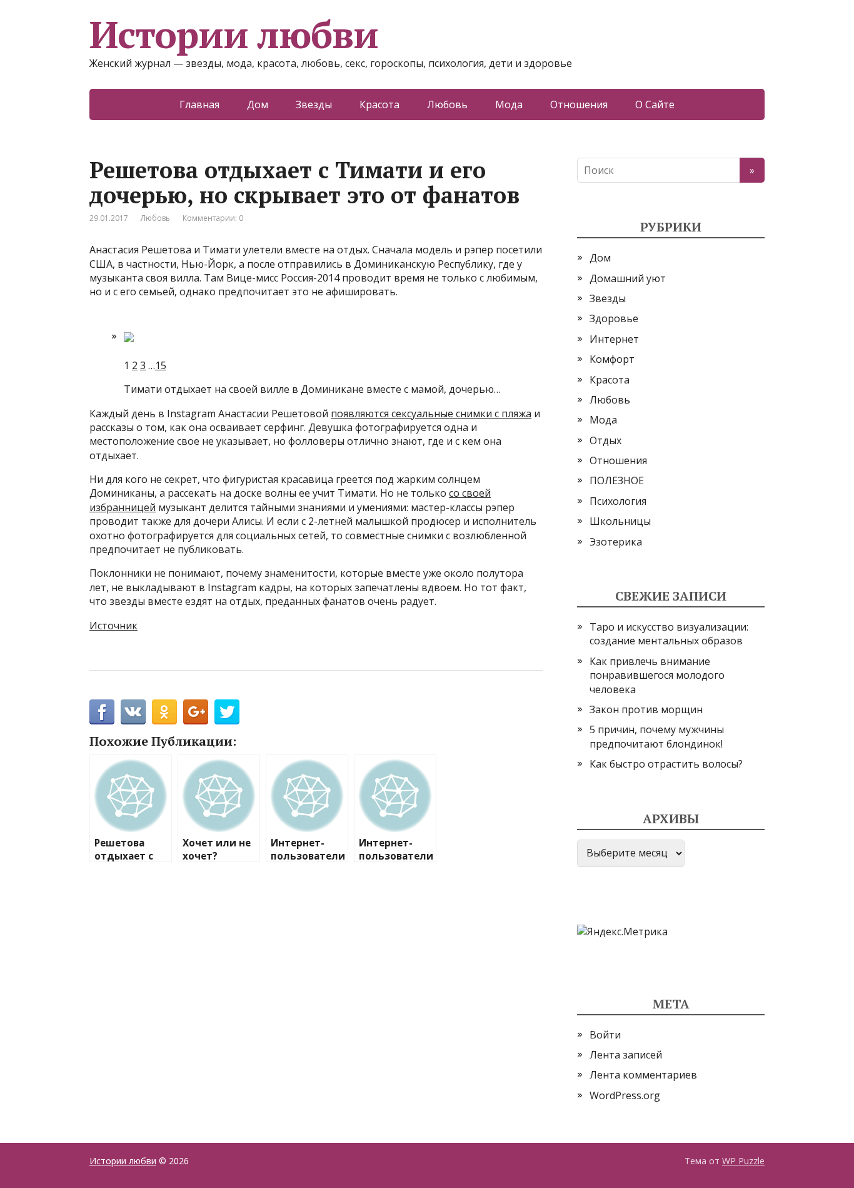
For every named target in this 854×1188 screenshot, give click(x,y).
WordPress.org (625, 1095)
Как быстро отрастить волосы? (666, 764)
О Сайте (655, 104)
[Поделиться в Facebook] (101, 711)
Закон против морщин (646, 709)
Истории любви (233, 34)
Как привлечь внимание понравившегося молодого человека (657, 675)
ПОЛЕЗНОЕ (617, 480)
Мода (509, 104)
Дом (257, 104)
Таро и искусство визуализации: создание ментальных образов (669, 633)
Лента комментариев (643, 1075)
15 (160, 365)
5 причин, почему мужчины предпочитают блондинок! (657, 736)
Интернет (614, 339)
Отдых (605, 440)
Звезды (314, 104)
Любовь (447, 104)
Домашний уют (628, 278)
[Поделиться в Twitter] (226, 711)
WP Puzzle (743, 1161)
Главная (199, 104)
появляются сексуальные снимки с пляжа (431, 413)
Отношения (579, 104)
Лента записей (626, 1055)
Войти (605, 1035)
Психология (618, 501)
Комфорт (612, 359)
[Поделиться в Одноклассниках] (164, 711)
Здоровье (614, 318)
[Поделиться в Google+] (195, 711)
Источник (113, 625)
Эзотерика (616, 542)
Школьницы (620, 521)
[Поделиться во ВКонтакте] (133, 711)
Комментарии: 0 (213, 218)
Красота (379, 104)
